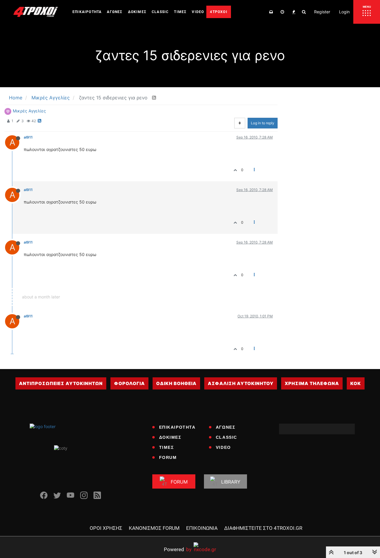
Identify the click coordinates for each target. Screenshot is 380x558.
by (177, 549)
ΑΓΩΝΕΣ (225, 427)
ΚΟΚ (355, 383)
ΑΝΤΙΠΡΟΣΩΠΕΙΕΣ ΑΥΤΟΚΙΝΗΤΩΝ (61, 383)
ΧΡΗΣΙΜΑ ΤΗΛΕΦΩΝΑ (312, 383)
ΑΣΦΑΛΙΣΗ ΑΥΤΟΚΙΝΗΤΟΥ (240, 383)
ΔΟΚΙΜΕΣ (170, 437)
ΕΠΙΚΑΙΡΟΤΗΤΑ (177, 427)
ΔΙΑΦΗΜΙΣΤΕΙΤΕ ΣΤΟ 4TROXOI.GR (263, 528)
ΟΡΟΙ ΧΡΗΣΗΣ (106, 528)
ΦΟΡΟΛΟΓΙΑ (129, 383)
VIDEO (223, 447)
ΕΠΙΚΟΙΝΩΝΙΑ (202, 528)
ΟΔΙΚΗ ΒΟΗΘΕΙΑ (176, 383)
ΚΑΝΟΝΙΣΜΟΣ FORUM (154, 528)
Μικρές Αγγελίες (29, 110)
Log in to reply (262, 123)
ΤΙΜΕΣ (166, 447)
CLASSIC (226, 437)
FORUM (168, 457)
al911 (28, 137)
